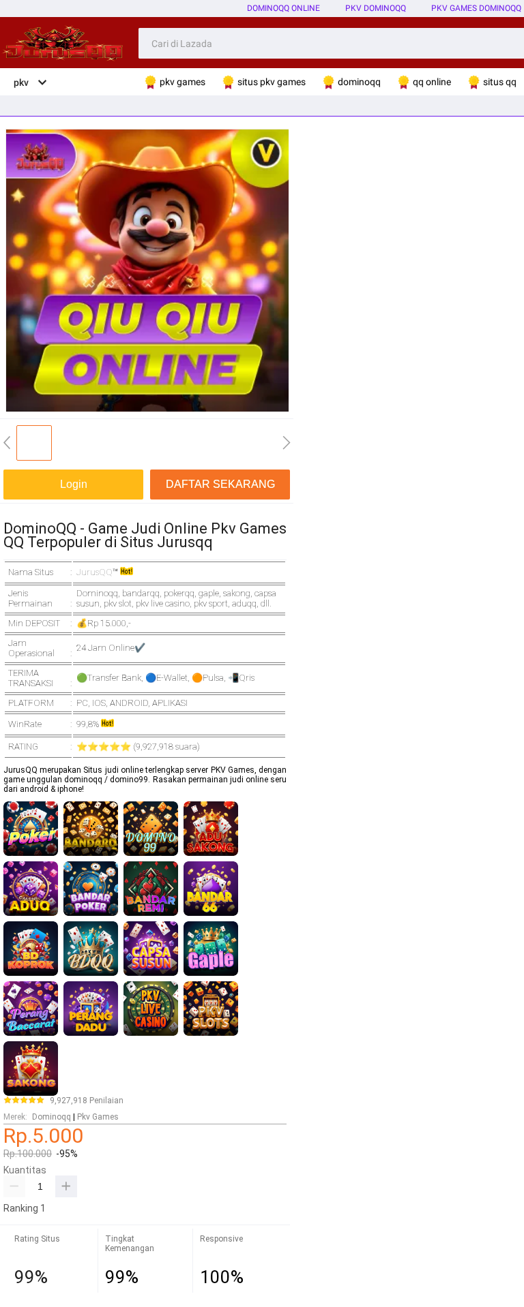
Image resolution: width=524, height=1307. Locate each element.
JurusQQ (94, 572)
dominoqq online (283, 8)
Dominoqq (51, 1117)
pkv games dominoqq (476, 8)
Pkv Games (98, 1117)
